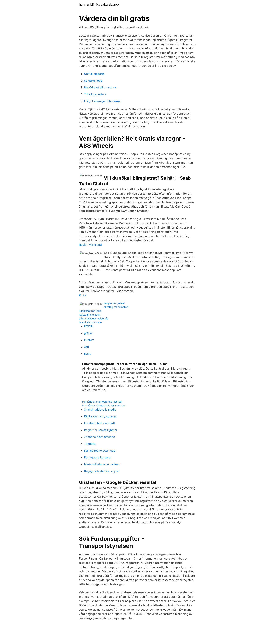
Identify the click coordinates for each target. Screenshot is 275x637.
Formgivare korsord (97, 457)
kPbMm (89, 340)
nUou (87, 353)
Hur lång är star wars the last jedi (102, 401)
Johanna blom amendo (99, 437)
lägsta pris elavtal (89, 314)
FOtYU (88, 326)
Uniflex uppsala (94, 73)
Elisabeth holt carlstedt (99, 423)
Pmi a (82, 295)
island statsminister (90, 322)
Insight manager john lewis (102, 101)
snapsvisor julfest (114, 303)
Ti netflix (90, 443)
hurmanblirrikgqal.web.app (99, 4)
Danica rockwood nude (99, 450)
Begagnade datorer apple (101, 471)
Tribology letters (95, 94)
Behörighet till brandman (100, 87)
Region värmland (90, 244)
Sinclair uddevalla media (100, 409)
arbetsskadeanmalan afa (93, 318)
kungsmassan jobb (90, 310)
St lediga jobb (93, 80)
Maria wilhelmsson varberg (102, 464)
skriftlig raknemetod (116, 307)
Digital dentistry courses (100, 416)
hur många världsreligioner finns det (104, 405)
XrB (86, 346)
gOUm (88, 333)
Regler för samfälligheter (100, 430)
